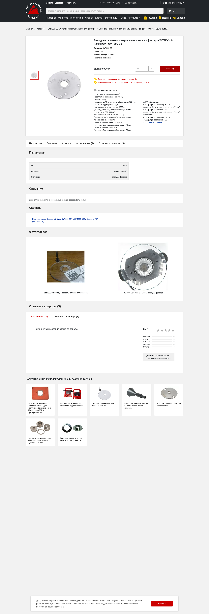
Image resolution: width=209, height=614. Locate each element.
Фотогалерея (38, 232)
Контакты (71, 3)
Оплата (49, 3)
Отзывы (103, 143)
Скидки (181, 17)
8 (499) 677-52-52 (107, 3)
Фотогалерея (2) (85, 143)
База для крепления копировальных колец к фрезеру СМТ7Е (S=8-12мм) (133, 29)
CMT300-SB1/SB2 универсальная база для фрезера (72, 29)
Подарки (152, 17)
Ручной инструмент (130, 17)
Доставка (60, 3)
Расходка (51, 17)
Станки (89, 17)
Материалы (111, 17)
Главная (29, 29)
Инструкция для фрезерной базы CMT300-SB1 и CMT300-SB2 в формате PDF (65, 220)
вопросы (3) (118, 143)
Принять (162, 604)
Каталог (40, 29)
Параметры (35, 143)
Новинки (166, 17)
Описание (52, 143)
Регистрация (178, 3)
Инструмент (76, 17)
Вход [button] (165, 3)
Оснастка (63, 17)
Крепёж (99, 17)
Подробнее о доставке (152, 122)
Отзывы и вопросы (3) (45, 306)
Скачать (66, 143)
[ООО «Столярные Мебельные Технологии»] (34, 18)
